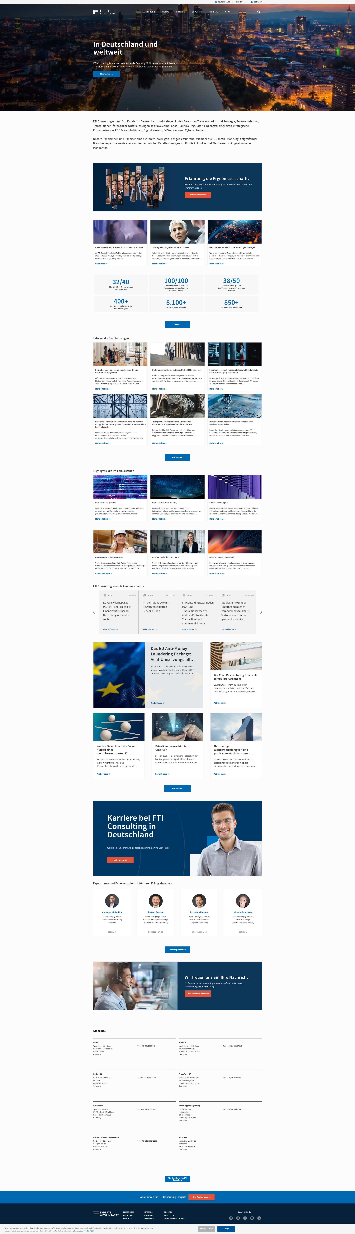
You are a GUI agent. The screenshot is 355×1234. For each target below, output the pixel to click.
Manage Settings (206, 1229)
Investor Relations (173, 1218)
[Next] (260, 612)
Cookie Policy (89, 1231)
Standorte (149, 1215)
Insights (180, 12)
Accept (226, 1229)
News (227, 12)
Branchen (128, 1215)
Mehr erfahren (106, 74)
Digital (165, 12)
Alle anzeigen (177, 788)
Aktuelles (169, 1215)
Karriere (213, 12)
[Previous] (94, 612)
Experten (197, 12)
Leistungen (149, 12)
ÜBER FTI (168, 1212)
